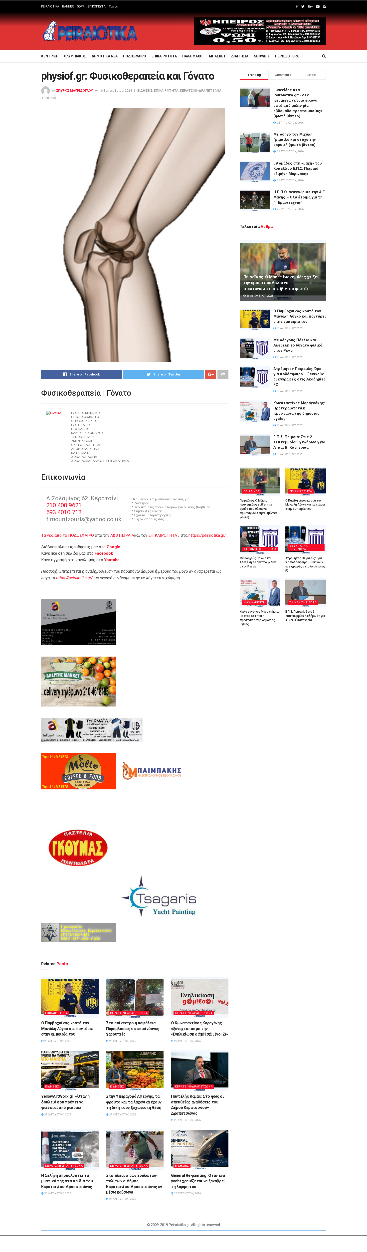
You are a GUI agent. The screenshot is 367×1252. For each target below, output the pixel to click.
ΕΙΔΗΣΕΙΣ (144, 90)
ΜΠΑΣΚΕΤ (217, 56)
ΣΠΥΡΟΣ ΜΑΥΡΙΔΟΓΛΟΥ (74, 90)
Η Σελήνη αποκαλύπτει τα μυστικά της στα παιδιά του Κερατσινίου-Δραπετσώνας (67, 1181)
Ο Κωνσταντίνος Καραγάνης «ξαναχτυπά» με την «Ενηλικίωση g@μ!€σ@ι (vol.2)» (199, 1029)
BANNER (68, 6)
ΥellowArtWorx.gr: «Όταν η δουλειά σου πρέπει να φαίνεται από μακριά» (65, 1102)
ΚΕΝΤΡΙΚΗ (49, 56)
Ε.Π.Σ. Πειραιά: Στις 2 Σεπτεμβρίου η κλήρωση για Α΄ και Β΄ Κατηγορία (299, 442)
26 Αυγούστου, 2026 (187, 1120)
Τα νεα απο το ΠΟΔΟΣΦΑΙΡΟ (67, 535)
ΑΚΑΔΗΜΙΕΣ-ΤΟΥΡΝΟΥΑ (298, 548)
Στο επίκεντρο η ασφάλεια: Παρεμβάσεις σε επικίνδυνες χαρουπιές (132, 1029)
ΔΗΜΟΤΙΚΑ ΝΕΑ (105, 56)
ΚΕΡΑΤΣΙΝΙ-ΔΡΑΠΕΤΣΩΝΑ (200, 90)
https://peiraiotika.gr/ (207, 535)
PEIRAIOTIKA (50, 6)
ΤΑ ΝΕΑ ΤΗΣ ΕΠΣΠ (303, 602)
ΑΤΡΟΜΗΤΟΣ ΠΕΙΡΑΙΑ (260, 549)
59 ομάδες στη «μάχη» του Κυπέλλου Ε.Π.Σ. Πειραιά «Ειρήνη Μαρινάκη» (297, 168)
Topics (113, 6)
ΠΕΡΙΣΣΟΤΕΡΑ (287, 56)
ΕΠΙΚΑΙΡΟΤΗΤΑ (164, 56)
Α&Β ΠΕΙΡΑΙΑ (122, 535)
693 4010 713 (64, 512)
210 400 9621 (64, 505)
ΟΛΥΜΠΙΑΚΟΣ (75, 56)
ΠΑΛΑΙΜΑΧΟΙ (192, 56)
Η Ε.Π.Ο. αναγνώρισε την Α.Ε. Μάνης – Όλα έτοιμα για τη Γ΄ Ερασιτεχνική (299, 197)
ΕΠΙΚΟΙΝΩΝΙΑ (97, 6)
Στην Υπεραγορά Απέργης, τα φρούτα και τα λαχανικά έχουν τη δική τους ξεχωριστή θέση (134, 1102)
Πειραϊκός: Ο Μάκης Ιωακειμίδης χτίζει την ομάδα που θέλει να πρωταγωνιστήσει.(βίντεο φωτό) (280, 282)
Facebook (104, 553)
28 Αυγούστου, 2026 (122, 1041)
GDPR (81, 6)
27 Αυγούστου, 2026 (187, 1041)
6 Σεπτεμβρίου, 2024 (116, 90)
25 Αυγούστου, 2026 (122, 1199)
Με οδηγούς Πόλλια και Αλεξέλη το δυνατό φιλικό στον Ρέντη (297, 345)
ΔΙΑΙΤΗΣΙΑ (239, 56)
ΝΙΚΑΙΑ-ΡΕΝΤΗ (254, 602)
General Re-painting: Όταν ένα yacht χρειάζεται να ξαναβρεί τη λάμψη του (198, 1181)
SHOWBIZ (262, 56)
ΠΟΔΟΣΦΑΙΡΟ (134, 56)
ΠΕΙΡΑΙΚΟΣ (252, 491)
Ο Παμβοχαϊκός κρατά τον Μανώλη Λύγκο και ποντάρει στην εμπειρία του (67, 1029)
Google (113, 546)
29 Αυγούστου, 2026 (57, 1041)
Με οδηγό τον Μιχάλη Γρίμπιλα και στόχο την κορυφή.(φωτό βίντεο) (294, 139)
